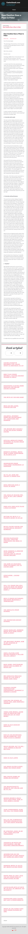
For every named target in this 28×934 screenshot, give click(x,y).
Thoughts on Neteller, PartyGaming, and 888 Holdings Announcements (14, 844)
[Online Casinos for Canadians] (15, 931)
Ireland (5, 920)
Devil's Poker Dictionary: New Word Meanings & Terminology (13, 600)
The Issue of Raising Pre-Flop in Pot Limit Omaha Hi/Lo (13, 496)
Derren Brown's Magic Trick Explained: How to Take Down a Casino (13, 799)
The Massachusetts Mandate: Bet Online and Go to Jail (13, 788)
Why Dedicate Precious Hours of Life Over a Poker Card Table (12, 677)
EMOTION (6, 38)
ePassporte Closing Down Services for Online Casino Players (14, 387)
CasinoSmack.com (11, 2)
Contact (14, 9)
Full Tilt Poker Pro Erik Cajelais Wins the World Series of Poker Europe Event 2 (13, 588)
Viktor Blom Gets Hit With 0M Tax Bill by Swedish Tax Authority (14, 888)
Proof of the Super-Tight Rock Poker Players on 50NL (13, 910)
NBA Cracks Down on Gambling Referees (12, 777)
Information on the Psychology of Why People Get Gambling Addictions (14, 855)
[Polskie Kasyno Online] (12, 931)
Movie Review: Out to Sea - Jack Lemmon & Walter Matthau (14, 748)
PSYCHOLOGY (13, 38)
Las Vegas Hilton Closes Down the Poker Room (13, 767)
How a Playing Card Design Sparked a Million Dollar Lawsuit (13, 654)
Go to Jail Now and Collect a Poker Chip (12, 475)
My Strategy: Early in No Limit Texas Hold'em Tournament (13, 832)
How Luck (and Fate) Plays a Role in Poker (14, 507)
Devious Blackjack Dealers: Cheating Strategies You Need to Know (13, 540)
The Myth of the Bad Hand (14, 397)
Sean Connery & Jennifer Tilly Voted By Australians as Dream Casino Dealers (13, 553)
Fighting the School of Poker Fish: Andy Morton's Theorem (14, 702)
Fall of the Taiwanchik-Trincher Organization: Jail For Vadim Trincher (13, 821)
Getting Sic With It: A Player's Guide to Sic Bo (13, 517)
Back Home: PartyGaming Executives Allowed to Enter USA (13, 666)
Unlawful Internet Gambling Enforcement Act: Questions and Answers (13, 418)
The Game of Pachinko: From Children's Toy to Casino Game (13, 565)
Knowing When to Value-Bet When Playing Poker (13, 866)
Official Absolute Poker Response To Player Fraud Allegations (14, 442)
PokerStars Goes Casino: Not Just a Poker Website (13, 899)
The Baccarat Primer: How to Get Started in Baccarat (14, 643)
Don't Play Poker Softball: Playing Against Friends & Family (14, 376)
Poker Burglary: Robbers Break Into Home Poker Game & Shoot (13, 631)
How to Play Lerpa (11, 758)
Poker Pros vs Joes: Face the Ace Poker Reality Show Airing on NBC (13, 877)
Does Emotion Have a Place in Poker (12, 485)
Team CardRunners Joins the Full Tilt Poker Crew (13, 810)
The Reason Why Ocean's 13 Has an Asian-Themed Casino (13, 430)
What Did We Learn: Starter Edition (11, 406)
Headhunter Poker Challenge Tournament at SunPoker (14, 465)
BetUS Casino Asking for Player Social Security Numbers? (13, 528)
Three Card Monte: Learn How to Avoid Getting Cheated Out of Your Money (13, 714)
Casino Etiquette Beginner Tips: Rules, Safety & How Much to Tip (13, 364)
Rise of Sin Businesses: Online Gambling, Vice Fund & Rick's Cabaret (13, 736)
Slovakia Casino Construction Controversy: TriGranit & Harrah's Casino (13, 690)
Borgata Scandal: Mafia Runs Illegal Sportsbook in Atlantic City (13, 453)
